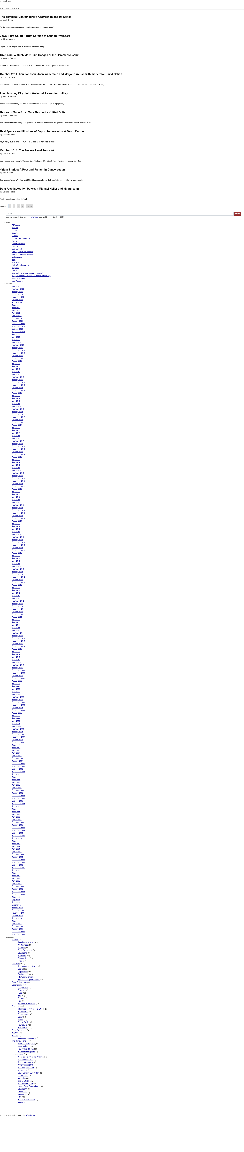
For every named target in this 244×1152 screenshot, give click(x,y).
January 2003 (17, 889)
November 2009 (18, 673)
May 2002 (16, 899)
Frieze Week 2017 (19, 1030)
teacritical (21, 1102)
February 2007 (18, 758)
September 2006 (18, 771)
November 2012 (18, 577)
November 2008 (18, 705)
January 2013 (17, 571)
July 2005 (16, 809)
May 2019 (16, 369)
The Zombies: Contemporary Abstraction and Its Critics (35, 17)
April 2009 (16, 691)
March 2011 (16, 630)
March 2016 (16, 470)
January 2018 (17, 411)
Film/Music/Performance (27, 977)
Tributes (21, 961)
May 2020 (16, 337)
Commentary (23, 1014)
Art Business (23, 945)
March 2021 (16, 315)
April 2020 (16, 339)
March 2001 (16, 923)
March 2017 (16, 438)
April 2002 (16, 902)
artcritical (34, 217)
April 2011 (16, 627)
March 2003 (16, 883)
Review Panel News (26, 1049)
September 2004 (18, 835)
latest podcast (23, 1046)
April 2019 (16, 371)
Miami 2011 (22, 1088)
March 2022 (16, 286)
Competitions (23, 987)
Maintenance (17, 257)
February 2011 (18, 633)
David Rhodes (9, 134)
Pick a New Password (20, 265)
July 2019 (16, 363)
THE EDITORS (9, 77)
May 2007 (16, 750)
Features (15, 1006)
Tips (19, 1001)
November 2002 (18, 891)
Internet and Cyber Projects (29, 979)
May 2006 (16, 782)
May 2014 (16, 529)
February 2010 (18, 665)
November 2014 (18, 513)
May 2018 (16, 401)
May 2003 (16, 878)
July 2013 (16, 555)
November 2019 (18, 353)
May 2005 (16, 814)
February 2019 (18, 377)
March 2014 (16, 534)
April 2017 (16, 435)
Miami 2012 (22, 1091)
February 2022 (18, 289)
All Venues (16, 225)
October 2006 (17, 769)
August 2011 (17, 617)
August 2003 (17, 870)
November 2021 (18, 297)
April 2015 (16, 499)
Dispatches (22, 971)
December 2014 (18, 510)
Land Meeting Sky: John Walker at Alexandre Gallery (34, 93)
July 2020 (16, 334)
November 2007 (18, 737)
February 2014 (18, 537)
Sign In (14, 270)
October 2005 (17, 801)
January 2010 (17, 667)
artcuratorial (22, 1070)
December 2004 (18, 827)
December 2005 (18, 795)
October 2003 (17, 865)
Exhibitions (22, 974)
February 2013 (18, 569)
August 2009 (17, 681)
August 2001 (17, 918)
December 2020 (18, 323)
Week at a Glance (19, 278)
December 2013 (18, 542)
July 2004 (16, 841)
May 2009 (16, 689)
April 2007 (16, 753)
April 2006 (16, 785)
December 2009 (18, 670)
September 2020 (18, 331)
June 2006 (16, 779)
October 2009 (17, 675)
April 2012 (16, 595)
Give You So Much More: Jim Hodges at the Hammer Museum (39, 55)
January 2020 (17, 347)
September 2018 (18, 390)
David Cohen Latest (20, 982)
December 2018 (18, 382)
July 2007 (16, 745)
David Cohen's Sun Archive (29, 1073)
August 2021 (17, 302)
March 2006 (16, 787)
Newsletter (16, 262)
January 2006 (17, 793)
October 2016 (17, 451)
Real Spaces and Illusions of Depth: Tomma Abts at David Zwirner (42, 131)
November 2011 (18, 609)
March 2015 (16, 502)
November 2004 (18, 830)
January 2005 (17, 825)
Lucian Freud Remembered (29, 1086)
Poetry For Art (23, 1022)
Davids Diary (23, 1075)
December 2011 (18, 606)
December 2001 (18, 910)
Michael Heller (9, 191)
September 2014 (18, 518)
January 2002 (17, 907)
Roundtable (22, 1025)
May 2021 (16, 310)
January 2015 (17, 507)
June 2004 (16, 843)
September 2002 (18, 894)
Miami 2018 (22, 953)
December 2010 (18, 638)
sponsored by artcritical (27, 1038)
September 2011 (18, 614)
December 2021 (18, 294)
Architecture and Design (27, 966)
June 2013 (16, 558)
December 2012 (18, 574)
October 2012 (17, 579)
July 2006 (16, 777)
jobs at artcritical (24, 1081)
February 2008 (18, 729)
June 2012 (16, 590)
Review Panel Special (26, 1051)
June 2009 (16, 686)
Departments (17, 985)
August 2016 (17, 457)
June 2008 (16, 718)
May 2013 (16, 561)
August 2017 (17, 425)
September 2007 (18, 742)
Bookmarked (23, 1011)
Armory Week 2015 (25, 1065)
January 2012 (17, 603)
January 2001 (17, 929)
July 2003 (16, 873)
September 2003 (18, 867)
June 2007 (16, 747)
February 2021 (18, 318)
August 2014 (17, 521)
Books (20, 969)
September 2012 (18, 582)
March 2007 (16, 755)
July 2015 (16, 491)
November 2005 (18, 798)
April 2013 (16, 563)
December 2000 (18, 931)
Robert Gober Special (26, 1099)
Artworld (15, 939)
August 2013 (17, 553)
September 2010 (18, 646)
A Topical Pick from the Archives (31, 1057)
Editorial (21, 990)
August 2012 (17, 585)
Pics (19, 995)
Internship (22, 1078)
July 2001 (16, 921)
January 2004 (17, 857)
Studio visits (22, 1027)
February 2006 (18, 790)
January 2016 (17, 475)
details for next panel (26, 1043)
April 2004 (16, 849)
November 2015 (18, 481)
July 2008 (16, 715)
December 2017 (18, 414)
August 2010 (17, 649)
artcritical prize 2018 (26, 1067)
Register (15, 267)
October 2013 (17, 547)
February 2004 (18, 854)
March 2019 (16, 374)
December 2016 (18, 446)
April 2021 (16, 313)
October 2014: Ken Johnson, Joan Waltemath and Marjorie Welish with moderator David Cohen (61, 74)
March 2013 (16, 566)
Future (14, 241)
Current (15, 235)
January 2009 (17, 699)
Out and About (23, 958)
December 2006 (18, 763)
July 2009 (16, 683)
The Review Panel (19, 1041)
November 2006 (18, 766)
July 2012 (16, 587)
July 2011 (16, 619)
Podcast (15, 1035)
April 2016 (16, 467)
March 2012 (16, 598)
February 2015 (18, 505)
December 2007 (18, 734)
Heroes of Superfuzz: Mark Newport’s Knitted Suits (32, 112)
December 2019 (18, 350)
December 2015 (18, 478)
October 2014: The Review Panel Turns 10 (27, 150)
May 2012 (16, 593)
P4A (19, 1096)
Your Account (17, 281)
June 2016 (16, 462)
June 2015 (16, 494)
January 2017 (17, 443)
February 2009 (18, 697)
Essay (20, 1017)
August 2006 (17, 774)
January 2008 (17, 731)
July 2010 (16, 651)
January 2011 (17, 635)
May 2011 (16, 625)
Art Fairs (21, 947)
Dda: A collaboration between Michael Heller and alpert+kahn (39, 188)
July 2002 (16, 897)
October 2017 (17, 419)
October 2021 (17, 299)
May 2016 (16, 465)
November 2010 (18, 641)
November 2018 (18, 385)
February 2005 (18, 822)
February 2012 (18, 601)
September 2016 (18, 454)
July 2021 (16, 305)
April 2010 (16, 659)
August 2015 (17, 489)
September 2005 (18, 803)
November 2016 (18, 449)
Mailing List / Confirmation (22, 251)
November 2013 (18, 545)
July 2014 (16, 523)
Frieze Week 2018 (25, 950)
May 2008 (16, 721)
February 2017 (18, 441)
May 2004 (16, 846)
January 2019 (17, 379)
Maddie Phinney (10, 58)
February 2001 (18, 926)
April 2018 (16, 403)
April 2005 (16, 817)
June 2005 (16, 811)
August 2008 (17, 713)
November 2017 (18, 417)
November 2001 (18, 913)
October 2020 (17, 329)
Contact (15, 230)
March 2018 (16, 406)
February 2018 (18, 409)
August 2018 (17, 393)
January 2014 (17, 539)
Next (29, 206)
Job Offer (15, 1033)
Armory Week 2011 (25, 1059)
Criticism (15, 963)
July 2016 (16, 459)
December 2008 (18, 702)
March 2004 (16, 851)
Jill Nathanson (9, 39)
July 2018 (16, 395)
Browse (15, 227)
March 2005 (16, 819)
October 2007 (17, 739)
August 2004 (17, 838)
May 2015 (16, 497)
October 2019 (17, 355)
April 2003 (16, 881)
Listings (15, 246)
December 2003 (18, 859)
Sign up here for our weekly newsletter (27, 273)
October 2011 (17, 611)
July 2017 (16, 427)
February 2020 (18, 345)
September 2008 (18, 710)
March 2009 (16, 694)
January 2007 (17, 761)
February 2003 (18, 886)
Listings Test (17, 249)
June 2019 (16, 366)
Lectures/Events (18, 243)
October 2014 (17, 515)
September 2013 (18, 550)
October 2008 (17, 707)
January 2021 (17, 321)
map (13, 259)
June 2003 (16, 875)
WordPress (30, 1115)
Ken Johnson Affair (25, 1083)
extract (20, 1019)
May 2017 (16, 433)
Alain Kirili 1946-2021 (26, 942)
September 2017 (18, 422)
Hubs (20, 993)
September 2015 (18, 486)
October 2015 (17, 483)
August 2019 (17, 361)
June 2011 (16, 622)
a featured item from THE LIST (30, 1009)
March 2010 (16, 662)
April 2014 (16, 531)
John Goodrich (9, 96)
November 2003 (18, 862)
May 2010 (16, 657)
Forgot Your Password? (21, 238)
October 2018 (17, 387)
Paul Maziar (8, 172)
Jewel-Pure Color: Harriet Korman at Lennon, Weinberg (35, 36)
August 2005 (17, 806)
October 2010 (17, 643)
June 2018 (16, 398)
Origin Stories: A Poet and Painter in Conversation (32, 169)
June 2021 (16, 307)
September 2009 (18, 678)
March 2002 (16, 905)
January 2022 (17, 291)
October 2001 (17, 915)
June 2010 (16, 654)
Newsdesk (22, 955)
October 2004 (17, 833)
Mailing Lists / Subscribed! (22, 254)
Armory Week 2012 (25, 1062)
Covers (15, 233)
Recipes (21, 998)
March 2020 (16, 342)
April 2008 (16, 723)
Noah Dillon (8, 20)
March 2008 (16, 726)
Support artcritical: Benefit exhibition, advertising (31, 275)
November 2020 (18, 326)
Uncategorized (18, 1054)
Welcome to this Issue (26, 1003)
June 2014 (16, 526)
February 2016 (18, 473)
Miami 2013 (22, 1094)
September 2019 (18, 358)
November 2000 (18, 934)
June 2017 (16, 430)
